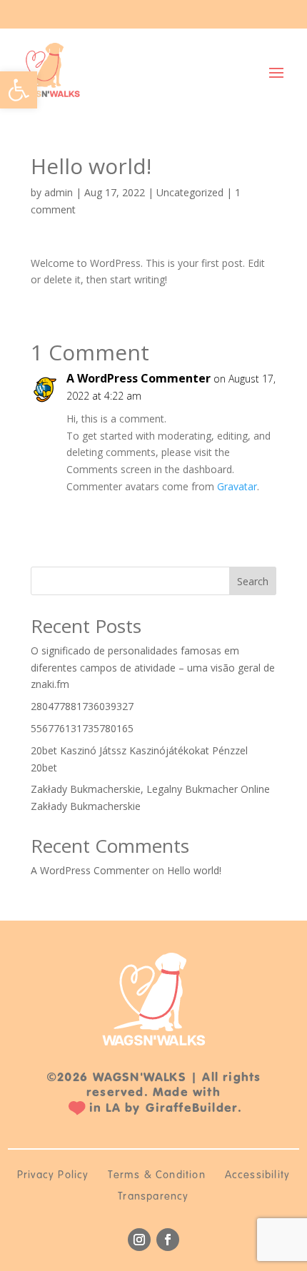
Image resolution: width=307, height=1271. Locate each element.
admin (58, 192)
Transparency (153, 1196)
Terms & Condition (156, 1175)
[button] (18, 89)
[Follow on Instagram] (139, 1239)
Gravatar (237, 486)
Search (252, 581)
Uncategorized (189, 192)
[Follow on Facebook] (167, 1239)
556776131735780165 (82, 728)
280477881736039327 (82, 706)
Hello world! (194, 870)
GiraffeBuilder (192, 1107)
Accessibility (258, 1175)
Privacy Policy (53, 1175)
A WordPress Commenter (138, 378)
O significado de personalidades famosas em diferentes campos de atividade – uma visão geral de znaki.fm (153, 668)
